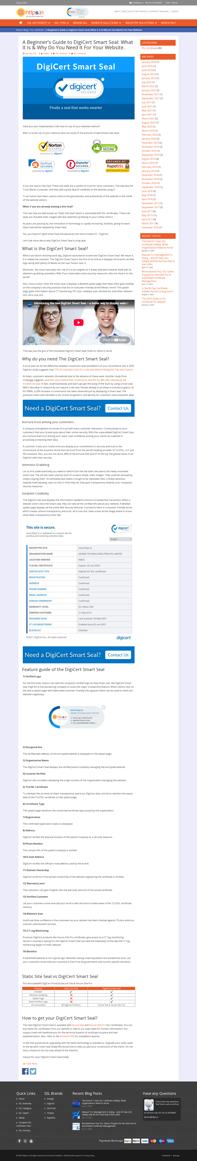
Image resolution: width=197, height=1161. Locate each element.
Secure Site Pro (97, 1025)
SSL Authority (37, 22)
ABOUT (117, 11)
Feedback (166, 1155)
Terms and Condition (53, 1155)
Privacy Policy (89, 1155)
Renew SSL (80, 22)
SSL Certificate (61, 53)
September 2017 (151, 207)
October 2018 (149, 183)
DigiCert (50, 1103)
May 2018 (147, 195)
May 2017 (147, 215)
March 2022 (148, 86)
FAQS (124, 11)
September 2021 (151, 98)
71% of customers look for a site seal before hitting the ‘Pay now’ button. (93, 369)
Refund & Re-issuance (73, 1155)
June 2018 (147, 191)
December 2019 (150, 142)
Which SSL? (168, 22)
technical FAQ (67, 1036)
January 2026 (149, 62)
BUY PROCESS (142, 11)
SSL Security (24, 1130)
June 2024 (147, 70)
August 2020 (148, 122)
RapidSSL (51, 1117)
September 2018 (151, 187)
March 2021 (148, 118)
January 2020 (149, 138)
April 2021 (147, 114)
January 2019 (149, 171)
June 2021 (147, 106)
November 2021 (150, 94)
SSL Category (25, 1108)
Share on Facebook (25, 1071)
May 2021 (147, 110)
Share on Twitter (33, 1071)
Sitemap (176, 1155)
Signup (174, 3)
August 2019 (148, 158)
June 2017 (147, 211)
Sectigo (50, 1098)
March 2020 (148, 130)
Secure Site (78, 1025)
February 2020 (149, 134)
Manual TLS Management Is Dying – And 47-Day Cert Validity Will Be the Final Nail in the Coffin (158, 259)
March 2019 (148, 162)
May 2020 (147, 126)
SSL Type (60, 22)
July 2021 (146, 102)
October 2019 (149, 150)
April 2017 (147, 219)
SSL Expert (24, 1113)
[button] (77, 12)
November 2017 (150, 203)
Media (22, 1117)
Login (167, 3)
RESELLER (164, 11)
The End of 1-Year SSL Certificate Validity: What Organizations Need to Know (157, 244)
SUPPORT (154, 11)
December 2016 (150, 227)
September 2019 (151, 154)
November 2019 (150, 146)
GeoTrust (51, 1108)
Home (22, 1098)
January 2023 (149, 78)
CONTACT (175, 11)
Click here (31, 1063)
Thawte (50, 1113)
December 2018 (150, 175)
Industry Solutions (139, 22)
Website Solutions (104, 22)
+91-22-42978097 (154, 2)
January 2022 (149, 90)
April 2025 (147, 66)
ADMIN (46, 53)
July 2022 (146, 82)
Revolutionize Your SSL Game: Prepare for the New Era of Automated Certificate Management (158, 276)
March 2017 (148, 223)
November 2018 (150, 179)
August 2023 (148, 74)
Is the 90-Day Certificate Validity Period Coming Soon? (157, 290)
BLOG (131, 11)
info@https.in (137, 2)
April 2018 (147, 199)
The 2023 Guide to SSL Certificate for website (154, 300)
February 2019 (149, 167)
